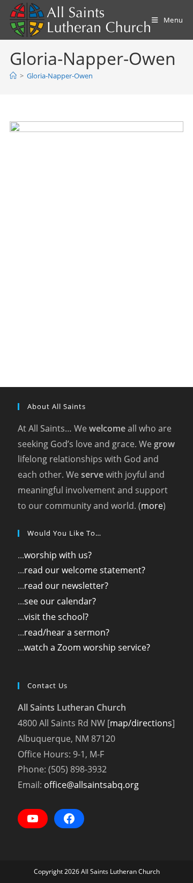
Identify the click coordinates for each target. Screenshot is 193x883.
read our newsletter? (66, 586)
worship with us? (58, 555)
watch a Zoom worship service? (87, 647)
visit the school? (56, 617)
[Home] (13, 76)
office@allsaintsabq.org (91, 785)
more (152, 506)
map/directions (141, 723)
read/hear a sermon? (66, 632)
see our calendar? (60, 601)
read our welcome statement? (84, 570)
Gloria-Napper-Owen (60, 76)
